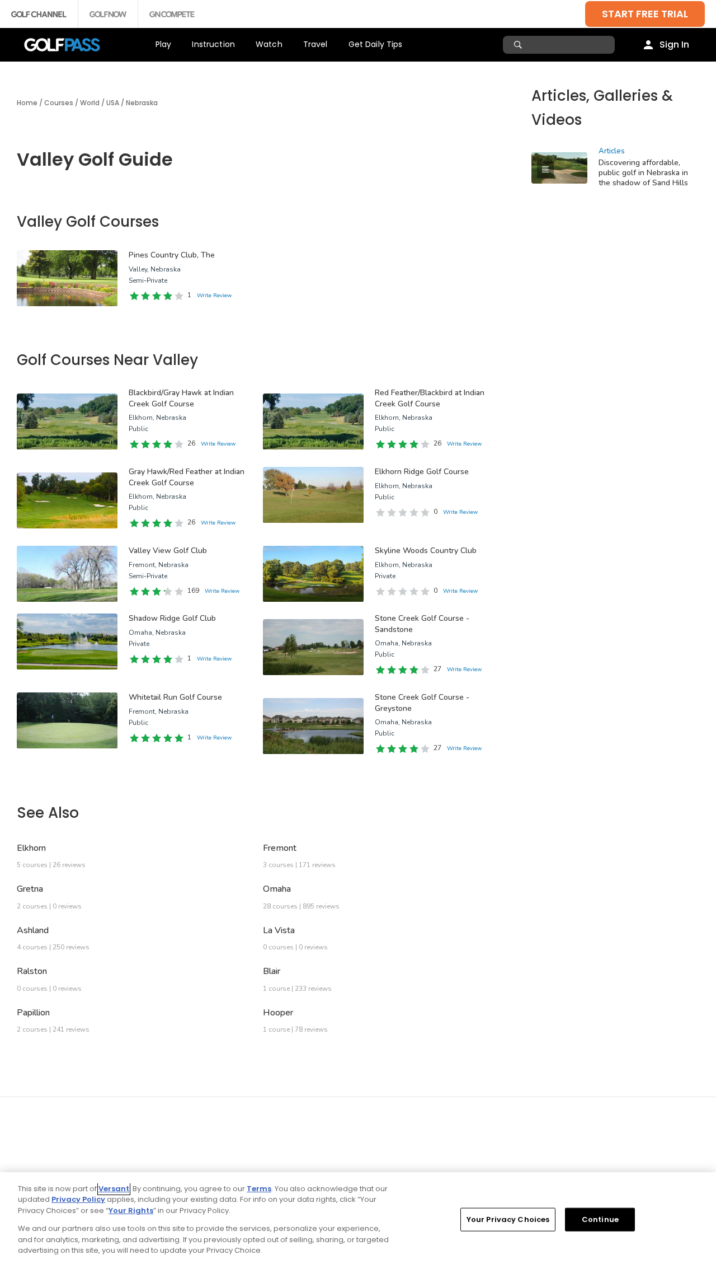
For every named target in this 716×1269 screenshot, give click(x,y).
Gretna (30, 889)
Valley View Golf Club (168, 550)
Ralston (32, 971)
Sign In (674, 44)
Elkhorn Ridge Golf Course (422, 471)
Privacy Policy (78, 1199)
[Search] (519, 45)
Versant (113, 1188)
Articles (612, 151)
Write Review (214, 295)
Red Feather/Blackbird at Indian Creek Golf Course (429, 398)
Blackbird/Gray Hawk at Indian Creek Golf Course (181, 398)
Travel (315, 44)
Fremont (279, 848)
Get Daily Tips (375, 44)
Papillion (33, 1012)
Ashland (33, 930)
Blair (271, 971)
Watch (269, 44)
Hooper (278, 1012)
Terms (259, 1188)
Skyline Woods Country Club (426, 550)
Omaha (277, 889)
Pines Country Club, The (172, 255)
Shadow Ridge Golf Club (172, 618)
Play (164, 44)
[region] (358, 1220)
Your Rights (131, 1210)
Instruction (213, 44)
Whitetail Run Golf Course (175, 697)
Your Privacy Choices (508, 1219)
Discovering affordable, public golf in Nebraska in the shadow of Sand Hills (643, 172)
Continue (600, 1219)
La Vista (279, 930)
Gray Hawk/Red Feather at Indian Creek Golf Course (186, 477)
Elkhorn (31, 848)
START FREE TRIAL (645, 14)
